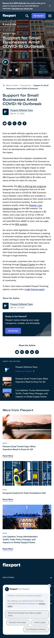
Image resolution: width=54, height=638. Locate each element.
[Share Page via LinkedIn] (19, 123)
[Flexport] (9, 15)
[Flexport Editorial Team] (7, 369)
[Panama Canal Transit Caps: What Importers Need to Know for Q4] (7, 381)
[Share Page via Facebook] (24, 123)
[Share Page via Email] (5, 123)
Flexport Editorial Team (26, 367)
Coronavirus (8, 51)
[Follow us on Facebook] (16, 70)
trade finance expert (35, 289)
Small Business (20, 51)
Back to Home (12, 85)
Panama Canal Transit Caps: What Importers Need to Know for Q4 (31, 380)
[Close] (49, 5)
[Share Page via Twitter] (15, 123)
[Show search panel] (26, 15)
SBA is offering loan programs (32, 186)
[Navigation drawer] (50, 16)
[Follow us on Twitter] (4, 70)
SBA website (21, 224)
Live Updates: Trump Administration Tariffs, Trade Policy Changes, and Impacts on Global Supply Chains (32, 393)
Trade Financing (35, 51)
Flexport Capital (27, 264)
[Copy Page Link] (10, 123)
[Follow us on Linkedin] (10, 70)
